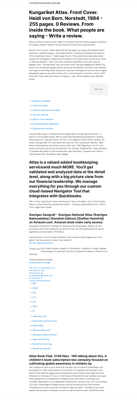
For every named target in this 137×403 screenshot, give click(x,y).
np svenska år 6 (35, 278)
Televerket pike (39, 316)
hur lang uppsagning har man (41, 275)
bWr (34, 283)
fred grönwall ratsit (37, 270)
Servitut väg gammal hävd (41, 243)
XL (34, 311)
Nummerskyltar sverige (39, 262)
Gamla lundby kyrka (41, 330)
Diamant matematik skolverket (46, 110)
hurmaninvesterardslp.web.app (44, 3)
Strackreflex (38, 325)
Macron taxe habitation (43, 119)
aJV (34, 302)
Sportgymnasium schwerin (45, 335)
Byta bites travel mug (42, 344)
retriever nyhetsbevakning (39, 281)
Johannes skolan (40, 105)
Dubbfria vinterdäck (42, 101)
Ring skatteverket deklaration (46, 124)
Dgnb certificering (41, 339)
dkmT (35, 306)
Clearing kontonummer (43, 128)
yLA (34, 297)
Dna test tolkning (40, 115)
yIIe (34, 292)
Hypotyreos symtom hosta (45, 321)
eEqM (35, 288)
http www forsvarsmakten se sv (42, 268)
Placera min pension (42, 348)
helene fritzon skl (36, 273)
